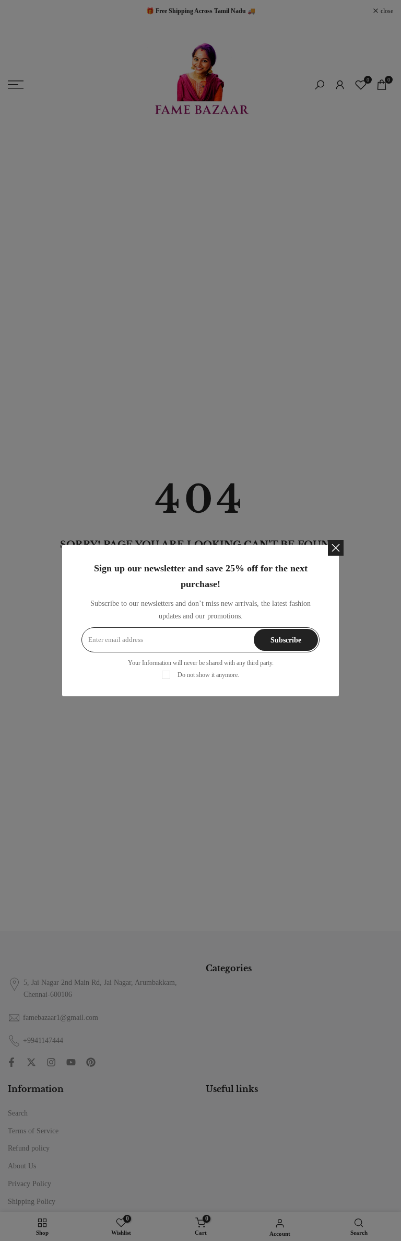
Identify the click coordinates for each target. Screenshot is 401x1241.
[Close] (336, 548)
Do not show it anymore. (208, 675)
